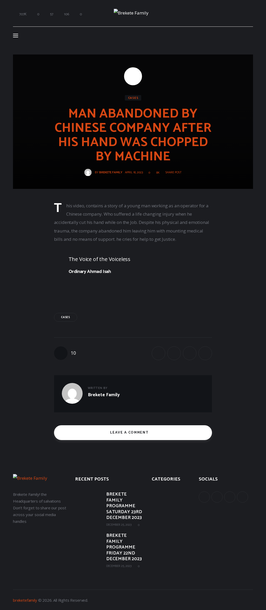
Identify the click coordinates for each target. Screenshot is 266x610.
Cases (133, 97)
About (157, 492)
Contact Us (161, 527)
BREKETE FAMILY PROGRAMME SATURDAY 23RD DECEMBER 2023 (124, 506)
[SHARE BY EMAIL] (189, 353)
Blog (155, 515)
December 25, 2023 (118, 524)
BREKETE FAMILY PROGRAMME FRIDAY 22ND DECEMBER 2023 (124, 547)
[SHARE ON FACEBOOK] (158, 353)
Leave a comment (130, 433)
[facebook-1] (204, 497)
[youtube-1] (229, 497)
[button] (172, 172)
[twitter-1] (217, 497)
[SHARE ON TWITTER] (174, 353)
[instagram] (242, 497)
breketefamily (25, 600)
